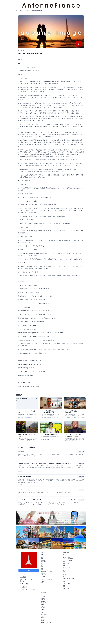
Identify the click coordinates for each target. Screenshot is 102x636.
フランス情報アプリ (23, 576)
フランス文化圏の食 (68, 558)
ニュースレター (25, 10)
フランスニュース (22, 587)
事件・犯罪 (43, 562)
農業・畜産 (66, 563)
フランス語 (43, 574)
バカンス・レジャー (46, 576)
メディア (43, 599)
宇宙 (42, 606)
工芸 (64, 585)
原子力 (42, 604)
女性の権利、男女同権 (46, 571)
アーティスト (66, 577)
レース (42, 624)
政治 (42, 558)
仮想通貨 (43, 601)
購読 (29, 570)
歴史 (42, 566)
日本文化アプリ (22, 578)
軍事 (42, 568)
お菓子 (64, 565)
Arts (64, 581)
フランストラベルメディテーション (27, 589)
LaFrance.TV (24, 584)
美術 (64, 586)
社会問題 (43, 560)
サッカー (43, 616)
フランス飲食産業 (67, 560)
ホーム (18, 10)
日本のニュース (45, 581)
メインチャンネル (22, 586)
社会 (42, 555)
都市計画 (43, 573)
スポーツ (43, 612)
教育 (42, 565)
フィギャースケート (46, 622)
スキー (42, 617)
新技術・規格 (44, 603)
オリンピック (44, 614)
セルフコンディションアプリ (25, 579)
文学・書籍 (66, 588)
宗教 (42, 570)
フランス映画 (66, 583)
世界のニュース (45, 583)
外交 (42, 563)
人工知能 (43, 598)
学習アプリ (21, 581)
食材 (64, 562)
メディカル (43, 595)
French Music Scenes (68, 578)
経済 (42, 557)
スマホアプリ (21, 574)
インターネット (45, 596)
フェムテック (44, 607)
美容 (64, 571)
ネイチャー (43, 609)
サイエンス (43, 592)
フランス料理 (66, 557)
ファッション (66, 570)
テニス (42, 621)
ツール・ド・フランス (46, 619)
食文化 (64, 555)
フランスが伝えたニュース (47, 579)
